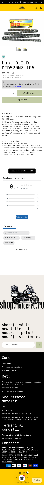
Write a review (22, 217)
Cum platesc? (7, 363)
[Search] (7, 7)
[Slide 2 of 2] (24, 49)
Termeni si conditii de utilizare (16, 435)
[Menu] (2, 7)
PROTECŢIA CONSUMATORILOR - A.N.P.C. (17, 414)
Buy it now (22, 100)
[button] (22, 194)
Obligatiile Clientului (12, 438)
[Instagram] (24, 472)
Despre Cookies (8, 410)
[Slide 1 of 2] (19, 49)
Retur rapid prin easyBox (12, 391)
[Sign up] (39, 345)
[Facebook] (20, 472)
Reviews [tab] (9, 226)
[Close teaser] (27, 472)
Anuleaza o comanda (10, 388)
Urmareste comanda (9, 370)
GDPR (3, 407)
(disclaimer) (17, 86)
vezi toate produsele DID (22, 171)
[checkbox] (9, 243)
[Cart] (41, 7)
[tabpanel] (22, 252)
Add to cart (31, 93)
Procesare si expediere (12, 367)
